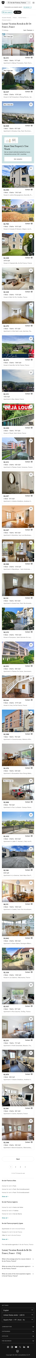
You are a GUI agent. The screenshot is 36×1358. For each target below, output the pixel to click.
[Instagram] (8, 1347)
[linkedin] (24, 1347)
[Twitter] (20, 1347)
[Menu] (33, 2)
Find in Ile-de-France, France (17, 1244)
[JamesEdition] (3, 2)
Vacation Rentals (6, 17)
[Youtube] (16, 1347)
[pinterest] (28, 1347)
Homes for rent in (9, 1186)
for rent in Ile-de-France (13, 1228)
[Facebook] (12, 1347)
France (15, 17)
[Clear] (29, 2)
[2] (25, 1167)
